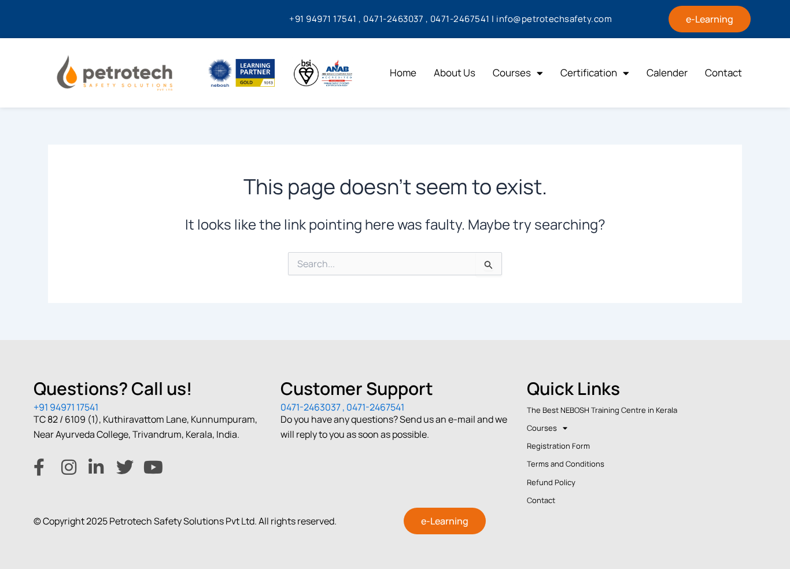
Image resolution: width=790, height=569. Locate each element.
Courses (512, 72)
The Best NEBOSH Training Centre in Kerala (602, 410)
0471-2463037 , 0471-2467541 (342, 407)
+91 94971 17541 (66, 407)
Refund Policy (551, 482)
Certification (588, 72)
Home (403, 72)
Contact (723, 72)
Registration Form (558, 446)
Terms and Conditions (565, 464)
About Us (454, 72)
